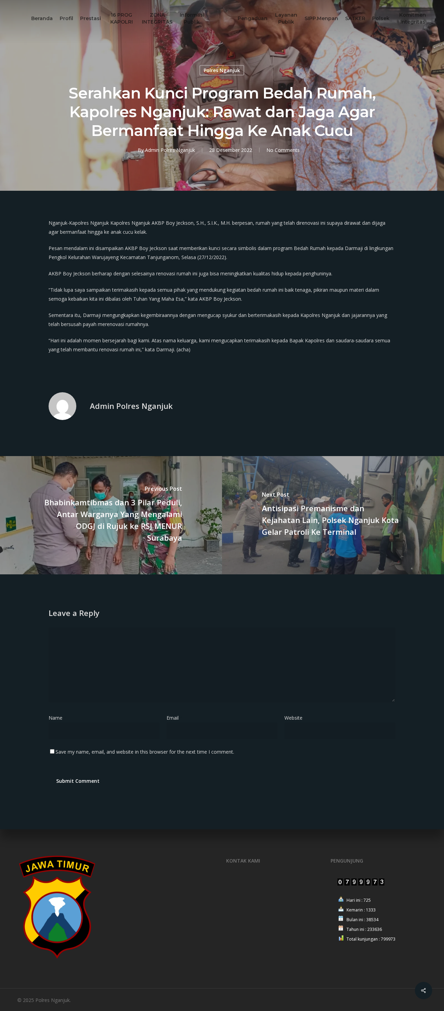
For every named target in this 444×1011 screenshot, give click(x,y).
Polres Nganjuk (222, 70)
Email (174, 717)
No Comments (283, 150)
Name (58, 717)
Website (293, 717)
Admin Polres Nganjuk (170, 150)
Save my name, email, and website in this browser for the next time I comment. (145, 751)
